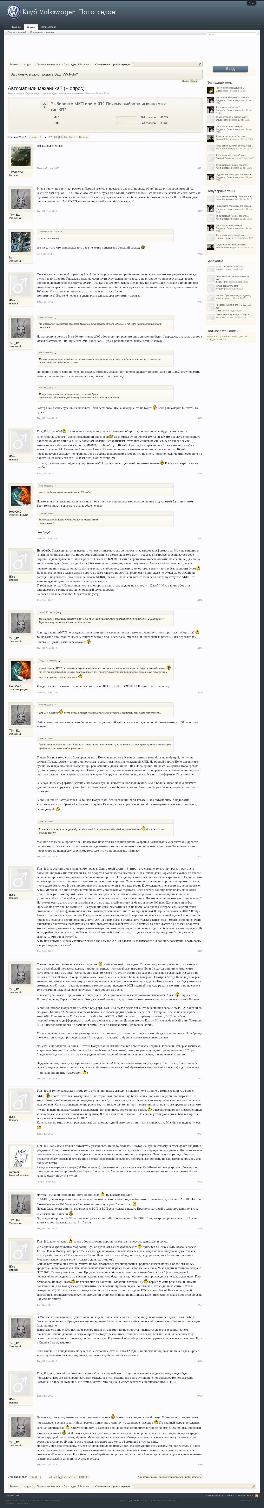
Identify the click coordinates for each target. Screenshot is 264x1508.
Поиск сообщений (16, 32)
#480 (200, 1464)
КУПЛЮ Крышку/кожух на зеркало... (234, 314)
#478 (200, 1361)
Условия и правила (249, 1500)
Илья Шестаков (224, 148)
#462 (200, 211)
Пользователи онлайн (223, 331)
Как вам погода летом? (228, 107)
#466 (200, 473)
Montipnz (220, 298)
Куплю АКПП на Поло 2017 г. (230, 266)
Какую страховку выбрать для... (232, 117)
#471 (200, 856)
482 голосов (148, 117)
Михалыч (90, 93)
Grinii (218, 91)
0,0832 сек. (133, 1500)
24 (60, 137)
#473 (200, 1078)
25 (65, 137)
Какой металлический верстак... (232, 165)
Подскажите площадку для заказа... (234, 174)
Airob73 (219, 269)
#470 (200, 692)
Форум (31, 27)
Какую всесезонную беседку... (231, 136)
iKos (12, 300)
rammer (14, 1172)
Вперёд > (84, 137)
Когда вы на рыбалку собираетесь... (234, 145)
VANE (218, 310)
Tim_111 (14, 214)
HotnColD (15, 511)
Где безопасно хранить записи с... (233, 97)
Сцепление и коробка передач (41, 93)
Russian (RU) (13, 1495)
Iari (11, 257)
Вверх (250, 1495)
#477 (200, 1305)
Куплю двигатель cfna (227, 286)
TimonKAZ (16, 171)
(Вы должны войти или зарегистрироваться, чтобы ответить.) (170, 1477)
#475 (200, 1181)
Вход (251, 3)
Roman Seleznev (224, 139)
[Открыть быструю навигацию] (200, 64)
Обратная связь (214, 1495)
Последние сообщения (42, 32)
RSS (256, 1495)
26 (70, 137)
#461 (200, 168)
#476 (200, 1228)
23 (55, 137)
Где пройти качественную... (230, 126)
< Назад (33, 137)
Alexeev (220, 288)
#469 (200, 648)
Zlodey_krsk (222, 282)
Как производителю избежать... (232, 155)
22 (50, 137)
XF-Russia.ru (21, 1503)
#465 (200, 418)
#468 (200, 600)
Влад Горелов (223, 120)
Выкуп (194, 81)
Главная (16, 27)
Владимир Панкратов (227, 100)
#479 (200, 1396)
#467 (200, 538)
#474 (200, 1134)
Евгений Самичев (225, 158)
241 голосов (148, 123)
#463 (200, 254)
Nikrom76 (220, 317)
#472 (200, 951)
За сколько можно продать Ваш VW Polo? (44, 74)
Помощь (229, 1495)
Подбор (185, 81)
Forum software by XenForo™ (33, 1500)
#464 (200, 301)
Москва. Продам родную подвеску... (234, 295)
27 (75, 137)
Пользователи (48, 27)
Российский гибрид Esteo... (230, 88)
